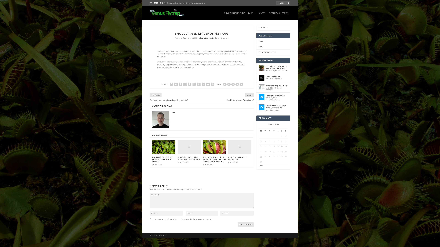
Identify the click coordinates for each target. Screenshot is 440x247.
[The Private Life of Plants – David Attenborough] (261, 107)
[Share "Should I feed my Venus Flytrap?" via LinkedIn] (194, 84)
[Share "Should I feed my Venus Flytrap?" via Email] (208, 84)
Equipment (278, 88)
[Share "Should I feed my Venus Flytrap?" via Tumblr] (185, 84)
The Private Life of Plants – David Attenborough (276, 107)
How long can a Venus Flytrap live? (237, 158)
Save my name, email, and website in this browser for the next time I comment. (182, 219)
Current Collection (278, 13)
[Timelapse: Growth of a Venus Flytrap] (261, 97)
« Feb (261, 166)
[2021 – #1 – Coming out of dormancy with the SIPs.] (261, 68)
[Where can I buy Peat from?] (261, 87)
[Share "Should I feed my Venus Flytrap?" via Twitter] (176, 84)
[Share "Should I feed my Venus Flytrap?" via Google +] (180, 84)
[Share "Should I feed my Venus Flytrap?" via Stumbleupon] (203, 84)
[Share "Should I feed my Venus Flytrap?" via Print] (212, 84)
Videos (262, 13)
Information (203, 38)
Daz (184, 38)
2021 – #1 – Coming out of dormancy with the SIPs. (276, 67)
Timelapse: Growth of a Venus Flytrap (275, 96)
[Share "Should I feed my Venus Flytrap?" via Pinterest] (189, 84)
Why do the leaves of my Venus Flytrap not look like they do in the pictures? (214, 159)
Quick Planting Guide (234, 13)
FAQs (250, 13)
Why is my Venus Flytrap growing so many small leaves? (162, 159)
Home (261, 47)
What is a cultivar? (170, 3)
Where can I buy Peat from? (277, 86)
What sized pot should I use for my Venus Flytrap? (189, 158)
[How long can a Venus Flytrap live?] (240, 147)
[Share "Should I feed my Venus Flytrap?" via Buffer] (199, 84)
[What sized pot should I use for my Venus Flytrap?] (189, 147)
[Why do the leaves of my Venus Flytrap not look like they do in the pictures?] (214, 147)
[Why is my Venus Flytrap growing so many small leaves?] (163, 147)
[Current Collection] (261, 78)
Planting (211, 38)
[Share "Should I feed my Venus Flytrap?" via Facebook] (171, 84)
